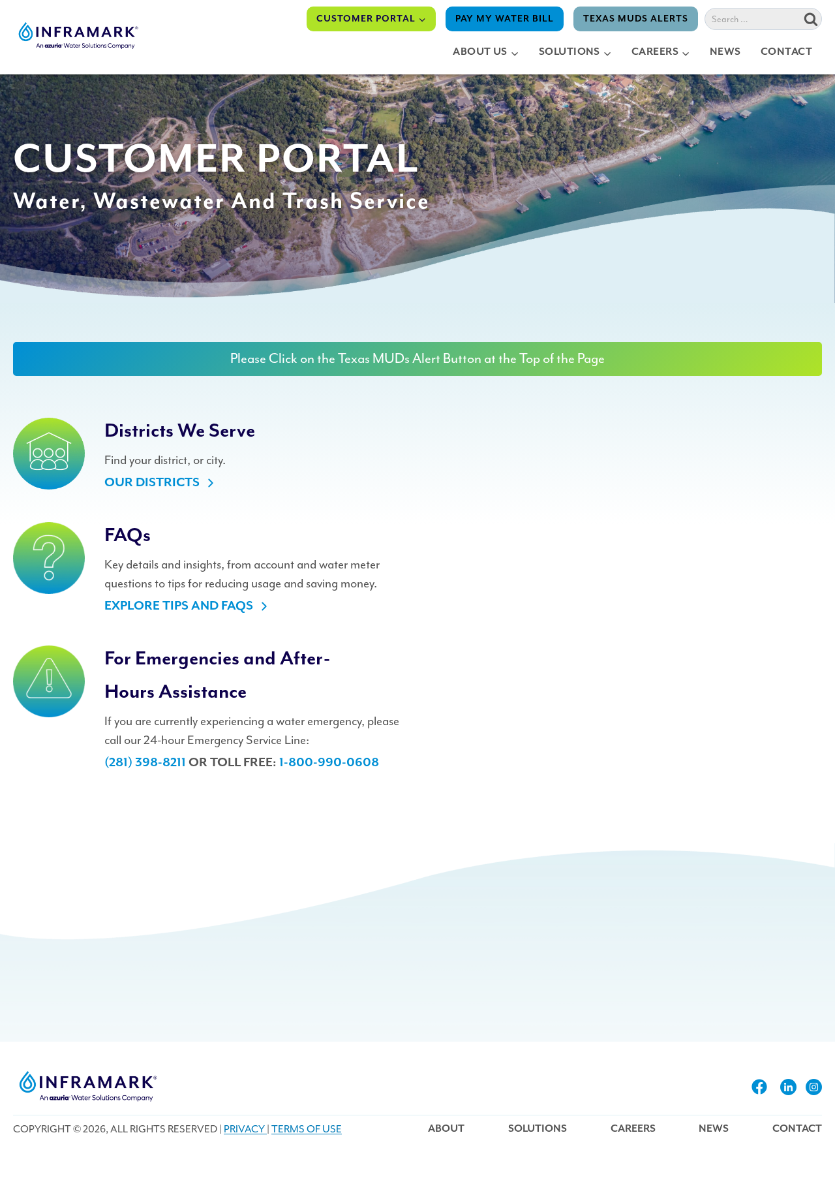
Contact (786, 52)
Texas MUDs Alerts (635, 19)
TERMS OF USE (306, 1129)
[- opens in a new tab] (759, 1087)
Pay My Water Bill (504, 19)
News (725, 52)
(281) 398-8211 (145, 762)
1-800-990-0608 (329, 762)
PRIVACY (245, 1129)
